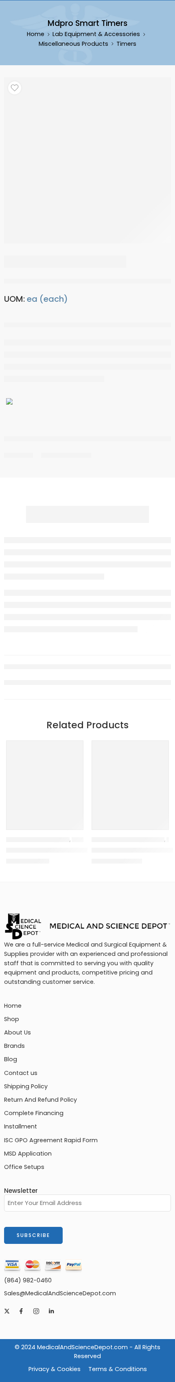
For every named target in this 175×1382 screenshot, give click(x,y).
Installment (20, 1126)
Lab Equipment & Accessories (96, 34)
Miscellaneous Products (73, 44)
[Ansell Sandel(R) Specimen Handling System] (130, 779)
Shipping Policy (26, 1086)
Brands (14, 1046)
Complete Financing (33, 1113)
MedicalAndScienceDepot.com (82, 1347)
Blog (10, 1059)
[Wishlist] (14, 87)
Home (35, 34)
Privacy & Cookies (54, 1369)
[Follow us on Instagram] (36, 1311)
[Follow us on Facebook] (21, 1311)
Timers (126, 44)
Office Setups (24, 1167)
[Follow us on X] (7, 1311)
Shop (11, 1019)
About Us (17, 1032)
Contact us (20, 1073)
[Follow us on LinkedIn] (51, 1311)
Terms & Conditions (117, 1369)
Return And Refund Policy (40, 1100)
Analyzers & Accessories (38, 839)
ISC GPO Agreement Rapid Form (51, 1140)
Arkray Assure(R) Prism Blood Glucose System (80, 850)
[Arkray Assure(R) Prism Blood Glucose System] (45, 779)
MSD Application (28, 1154)
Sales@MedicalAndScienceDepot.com (60, 1293)
